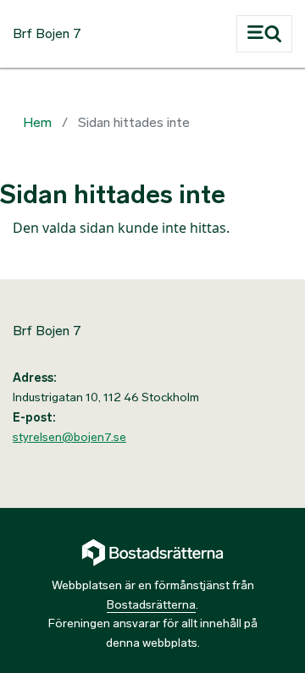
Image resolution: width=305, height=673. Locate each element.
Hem (37, 122)
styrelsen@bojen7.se (69, 437)
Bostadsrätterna (151, 605)
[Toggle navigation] (264, 33)
